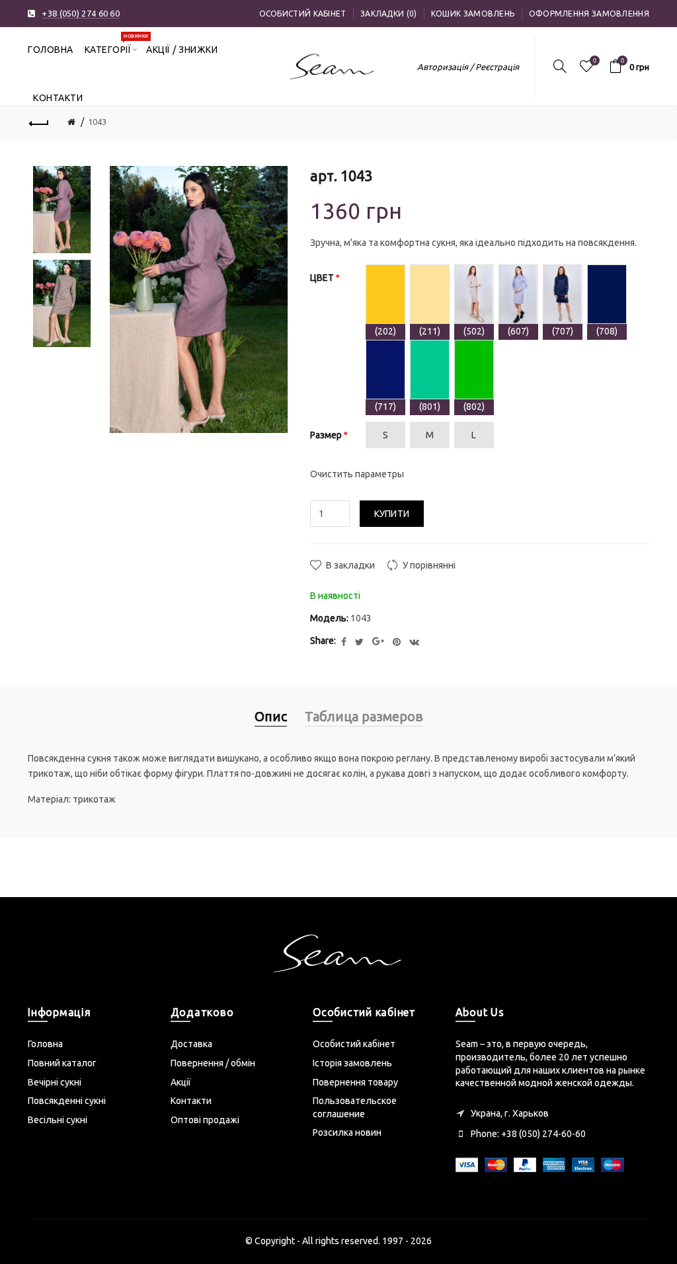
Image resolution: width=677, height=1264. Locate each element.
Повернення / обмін (213, 1063)
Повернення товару (355, 1082)
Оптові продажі (205, 1120)
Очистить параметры (357, 474)
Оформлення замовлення (589, 13)
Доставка (191, 1044)
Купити (392, 513)
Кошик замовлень (473, 13)
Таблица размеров (364, 716)
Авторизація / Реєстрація (468, 66)
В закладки (350, 565)
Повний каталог (62, 1063)
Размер (326, 435)
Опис (271, 716)
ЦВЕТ (322, 277)
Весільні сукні (57, 1120)
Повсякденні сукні (67, 1100)
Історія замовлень (352, 1063)
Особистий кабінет (302, 13)
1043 (97, 121)
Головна (45, 1044)
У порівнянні (429, 565)
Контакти (191, 1100)
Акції (181, 1082)
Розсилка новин (347, 1132)
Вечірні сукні (54, 1082)
